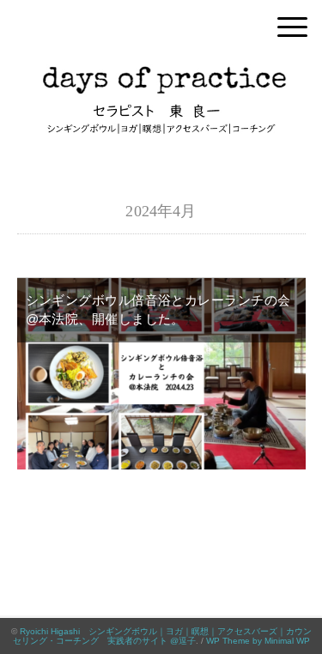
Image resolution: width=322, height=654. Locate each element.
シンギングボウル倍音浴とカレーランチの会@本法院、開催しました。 (158, 310)
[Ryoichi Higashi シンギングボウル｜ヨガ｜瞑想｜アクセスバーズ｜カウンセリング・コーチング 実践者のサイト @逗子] (161, 72)
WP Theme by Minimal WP (258, 640)
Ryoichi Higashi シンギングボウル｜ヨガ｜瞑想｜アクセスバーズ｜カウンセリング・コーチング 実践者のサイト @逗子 (162, 636)
